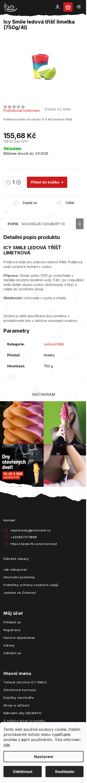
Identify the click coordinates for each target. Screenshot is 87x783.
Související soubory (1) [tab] (43, 224)
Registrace (12, 630)
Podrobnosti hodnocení (21, 110)
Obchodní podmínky (19, 577)
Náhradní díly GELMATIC (22, 713)
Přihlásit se (12, 622)
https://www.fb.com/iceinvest (33, 544)
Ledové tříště (54, 344)
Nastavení (43, 756)
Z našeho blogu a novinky (24, 721)
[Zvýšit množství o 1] (18, 183)
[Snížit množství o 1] (8, 183)
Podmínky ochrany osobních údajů (30, 585)
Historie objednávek (19, 637)
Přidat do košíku (45, 182)
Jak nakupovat (15, 569)
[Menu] (78, 6)
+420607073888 (23, 537)
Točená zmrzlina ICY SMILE (24, 682)
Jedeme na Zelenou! (19, 592)
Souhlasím (64, 771)
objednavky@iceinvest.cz (30, 530)
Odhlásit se (12, 653)
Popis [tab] (13, 224)
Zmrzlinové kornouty (19, 690)
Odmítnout (22, 771)
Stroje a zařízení (16, 705)
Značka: (57, 109)
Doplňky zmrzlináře (18, 697)
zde (6, 744)
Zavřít (28, 198)
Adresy (9, 645)
